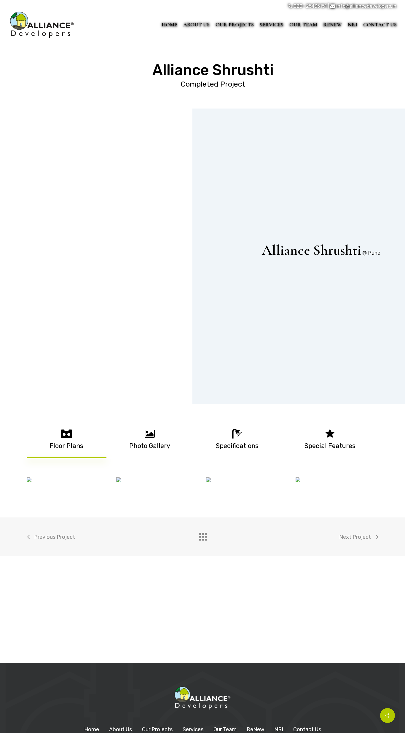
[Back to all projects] (202, 535)
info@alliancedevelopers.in (366, 6)
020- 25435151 (310, 6)
